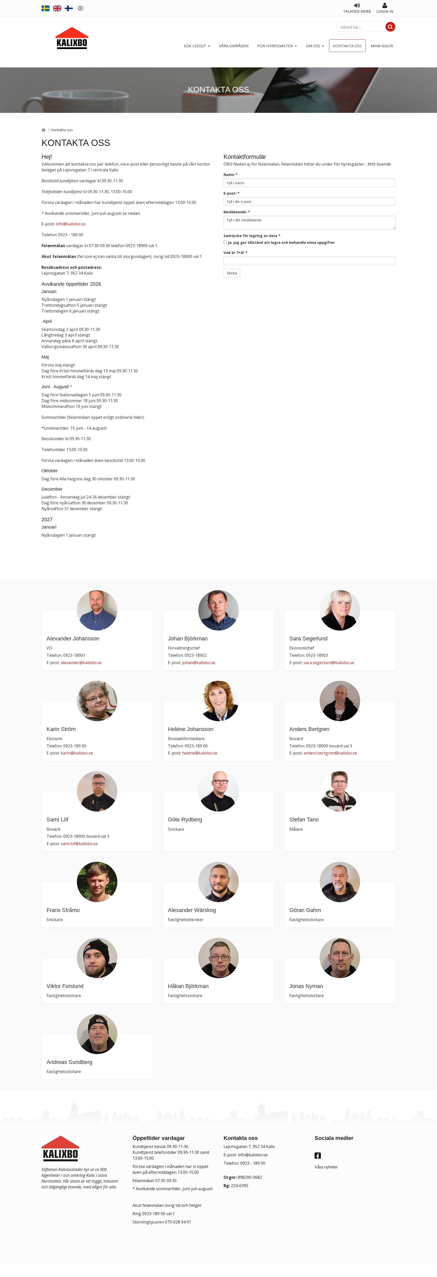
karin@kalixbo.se (77, 753)
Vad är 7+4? (235, 252)
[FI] (69, 8)
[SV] (45, 8)
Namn (230, 174)
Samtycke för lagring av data (252, 235)
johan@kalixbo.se (198, 662)
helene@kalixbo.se (199, 753)
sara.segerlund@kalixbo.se (328, 662)
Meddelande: (237, 212)
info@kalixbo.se (70, 224)
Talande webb (357, 11)
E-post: (231, 193)
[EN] (57, 8)
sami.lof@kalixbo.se (79, 843)
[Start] (43, 129)
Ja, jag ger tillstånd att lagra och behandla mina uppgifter (281, 242)
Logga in (384, 11)
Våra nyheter (326, 1167)
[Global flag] (80, 8)
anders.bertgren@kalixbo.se (330, 753)
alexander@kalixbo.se (81, 662)
